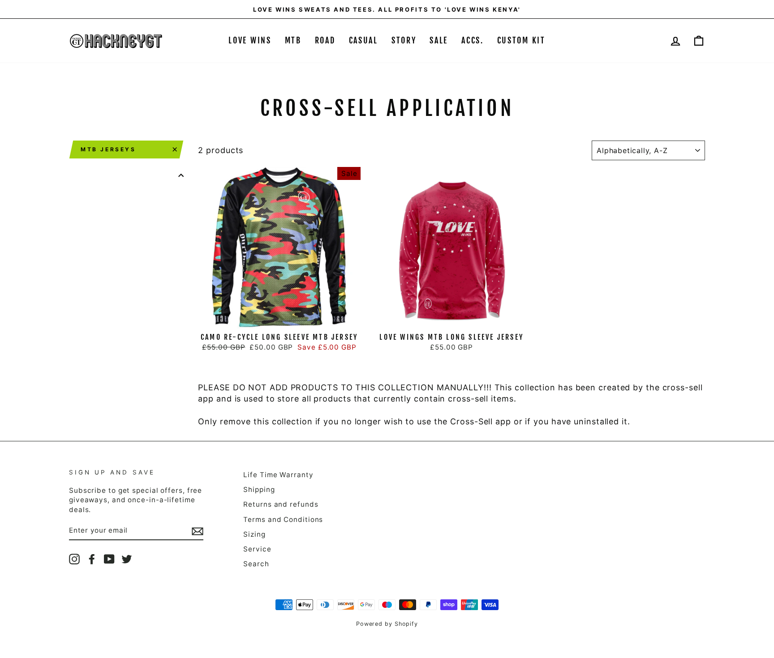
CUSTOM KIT (521, 40)
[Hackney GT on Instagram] (74, 559)
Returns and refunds (280, 504)
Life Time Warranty (278, 474)
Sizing (254, 534)
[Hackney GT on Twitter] (126, 559)
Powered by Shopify (387, 623)
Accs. (472, 40)
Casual (363, 40)
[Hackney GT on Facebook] (91, 559)
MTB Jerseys (108, 149)
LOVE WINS (249, 40)
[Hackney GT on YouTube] (109, 559)
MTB (293, 40)
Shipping (259, 489)
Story (404, 40)
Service (257, 549)
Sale (439, 40)
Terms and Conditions (283, 519)
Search (256, 564)
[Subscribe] (197, 531)
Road (325, 40)
